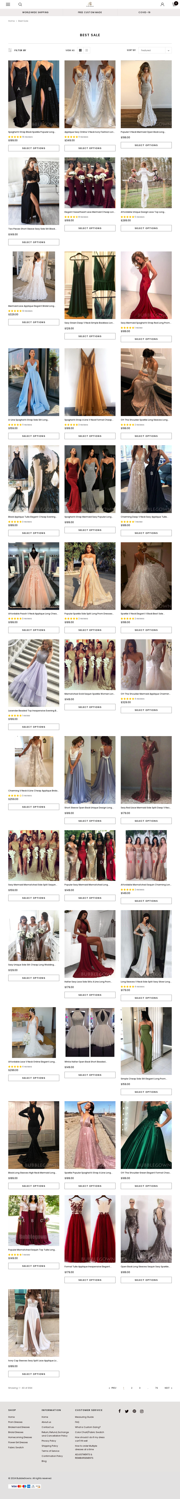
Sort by (131, 50)
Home (11, 20)
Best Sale (23, 20)
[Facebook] (119, 1411)
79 (156, 1388)
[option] (35, 12)
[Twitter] (127, 1411)
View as (70, 50)
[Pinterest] (134, 1411)
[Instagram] (141, 1411)
